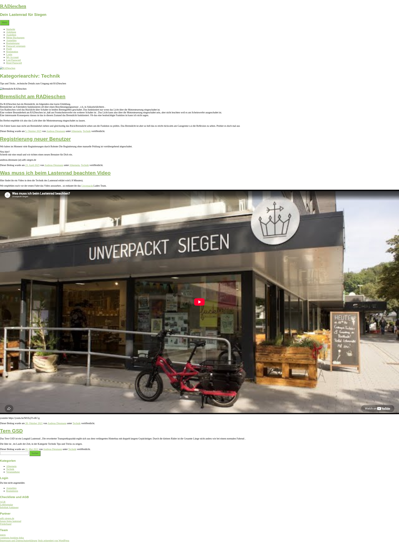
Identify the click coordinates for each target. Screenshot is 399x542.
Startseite (10, 29)
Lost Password (13, 60)
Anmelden (11, 40)
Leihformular (6, 504)
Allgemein (76, 131)
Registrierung (12, 43)
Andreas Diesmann (55, 131)
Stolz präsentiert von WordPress (53, 540)
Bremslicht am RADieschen (32, 96)
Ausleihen (11, 35)
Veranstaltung (13, 472)
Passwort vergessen (15, 46)
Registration (12, 51)
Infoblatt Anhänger (9, 507)
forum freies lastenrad (10, 521)
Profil (9, 49)
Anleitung (11, 32)
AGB (2, 502)
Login (9, 54)
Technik (87, 131)
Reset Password (14, 63)
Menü (4, 23)
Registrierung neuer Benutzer (35, 139)
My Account (12, 57)
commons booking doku (12, 537)
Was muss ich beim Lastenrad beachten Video (55, 173)
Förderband (5, 524)
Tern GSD (11, 431)
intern (3, 535)
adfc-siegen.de (7, 518)
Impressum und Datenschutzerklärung (18, 540)
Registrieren (12, 491)
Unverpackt (87, 185)
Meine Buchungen (15, 37)
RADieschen (13, 6)
